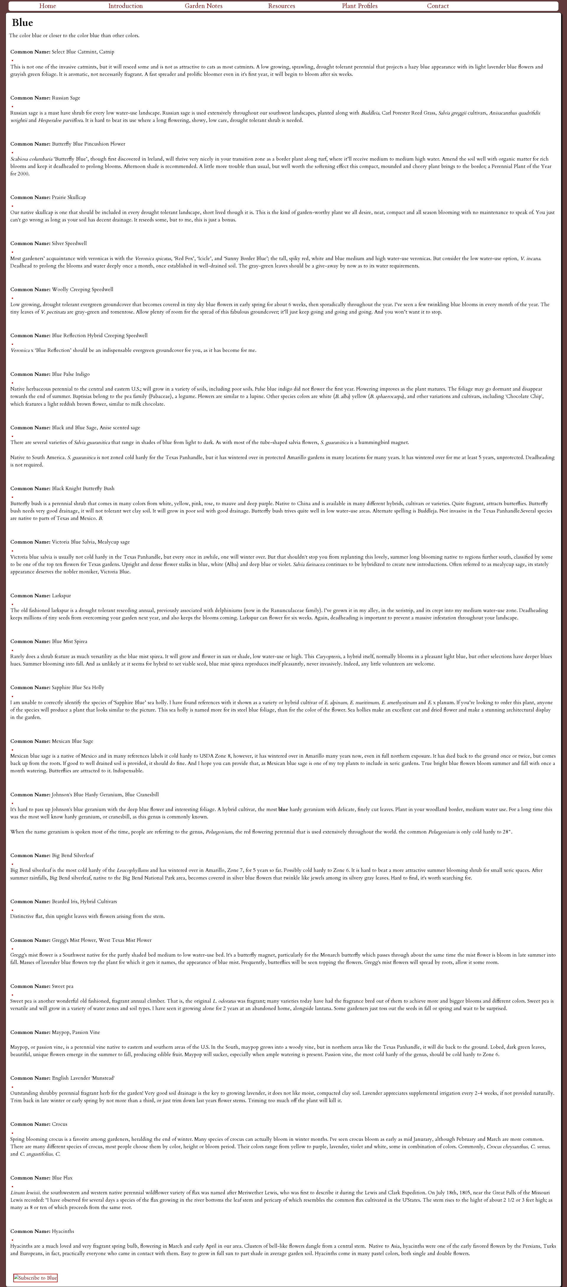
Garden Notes (204, 6)
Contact (438, 6)
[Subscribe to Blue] (35, 1278)
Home (47, 6)
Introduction (125, 6)
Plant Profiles (360, 6)
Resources (281, 6)
